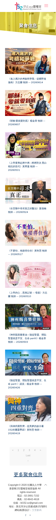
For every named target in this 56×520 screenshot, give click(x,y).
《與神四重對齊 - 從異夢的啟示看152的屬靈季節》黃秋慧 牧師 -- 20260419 (26, 430)
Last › (28, 456)
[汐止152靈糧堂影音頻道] (30, 515)
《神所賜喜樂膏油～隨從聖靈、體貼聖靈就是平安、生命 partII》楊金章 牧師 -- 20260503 (27, 338)
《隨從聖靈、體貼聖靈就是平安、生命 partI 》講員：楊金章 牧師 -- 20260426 (27, 384)
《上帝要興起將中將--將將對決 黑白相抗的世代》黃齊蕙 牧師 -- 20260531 (27, 166)
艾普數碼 (37, 510)
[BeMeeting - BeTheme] (28, 5)
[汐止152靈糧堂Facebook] (25, 515)
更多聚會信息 (28, 474)
